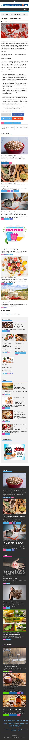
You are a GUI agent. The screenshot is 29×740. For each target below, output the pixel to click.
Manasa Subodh (6, 365)
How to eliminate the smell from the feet (7, 128)
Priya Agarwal (10, 155)
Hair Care (8, 583)
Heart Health (7, 218)
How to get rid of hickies (22, 127)
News (11, 218)
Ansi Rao (23, 383)
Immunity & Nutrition (8, 122)
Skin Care (8, 639)
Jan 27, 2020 (5, 341)
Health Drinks (18, 725)
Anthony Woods (6, 343)
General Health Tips (6, 497)
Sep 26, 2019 (18, 341)
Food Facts (4, 331)
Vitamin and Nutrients (17, 122)
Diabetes (22, 723)
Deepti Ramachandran (20, 343)
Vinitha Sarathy (23, 424)
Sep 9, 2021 (17, 397)
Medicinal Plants (18, 726)
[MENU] (28, 10)
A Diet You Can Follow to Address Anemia (15, 111)
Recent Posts (6, 319)
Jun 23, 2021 (17, 323)
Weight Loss (10, 254)
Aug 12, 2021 (17, 411)
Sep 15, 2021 (4, 277)
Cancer (17, 723)
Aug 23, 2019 (6, 686)
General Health (22, 352)
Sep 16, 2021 (4, 155)
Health (2, 122)
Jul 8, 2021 (17, 424)
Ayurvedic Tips (7, 644)
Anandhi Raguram (14, 664)
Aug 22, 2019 (5, 364)
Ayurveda (11, 726)
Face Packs (16, 720)
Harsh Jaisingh (12, 21)
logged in (9, 314)
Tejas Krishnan (17, 324)
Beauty (4, 380)
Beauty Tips (8, 394)
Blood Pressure (10, 723)
